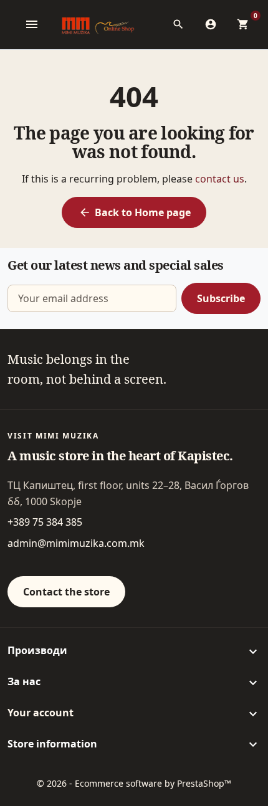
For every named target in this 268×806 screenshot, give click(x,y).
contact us (219, 179)
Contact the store (66, 592)
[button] (182, 24)
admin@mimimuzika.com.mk (76, 543)
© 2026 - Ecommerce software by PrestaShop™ (134, 783)
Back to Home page (135, 212)
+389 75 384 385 (44, 522)
